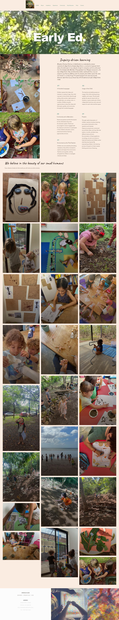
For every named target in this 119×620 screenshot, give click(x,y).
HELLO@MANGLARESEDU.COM (25, 607)
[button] (55, 5)
